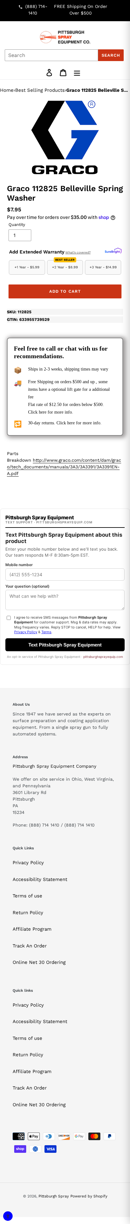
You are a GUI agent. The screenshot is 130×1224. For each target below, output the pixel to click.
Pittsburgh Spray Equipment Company (54, 766)
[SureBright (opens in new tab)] (113, 251)
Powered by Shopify (88, 1196)
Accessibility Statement (40, 879)
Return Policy (28, 912)
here (42, 412)
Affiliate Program (32, 929)
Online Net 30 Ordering (39, 962)
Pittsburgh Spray (53, 1196)
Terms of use (27, 896)
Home (7, 90)
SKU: (19, 311)
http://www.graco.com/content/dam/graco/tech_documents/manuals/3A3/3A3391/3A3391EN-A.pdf (64, 467)
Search (111, 55)
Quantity (17, 224)
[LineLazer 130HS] (65, 137)
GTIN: (28, 319)
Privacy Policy (28, 862)
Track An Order (30, 946)
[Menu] (77, 72)
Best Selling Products (40, 90)
